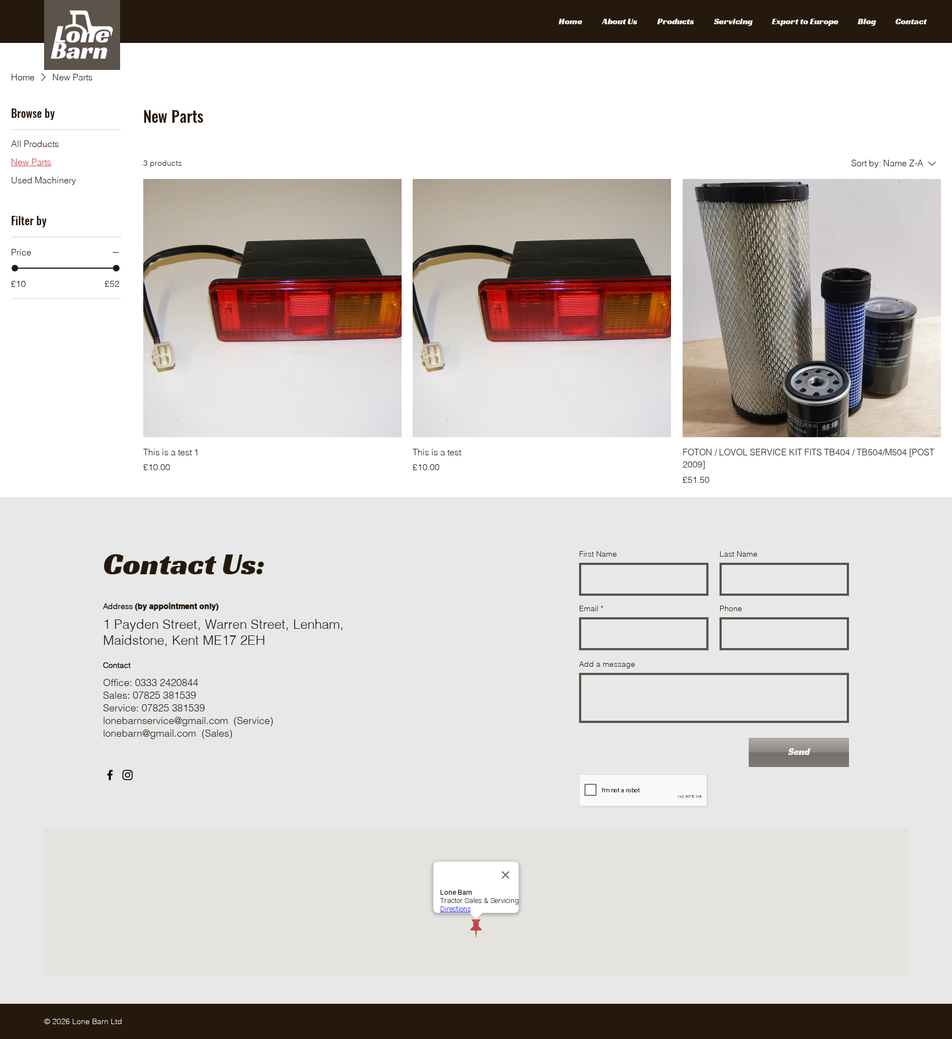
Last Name (739, 554)
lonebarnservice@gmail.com (165, 720)
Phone (731, 608)
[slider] (14, 268)
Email (588, 608)
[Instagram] (127, 775)
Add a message (607, 664)
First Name (598, 554)
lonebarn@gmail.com (149, 733)
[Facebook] (110, 775)
